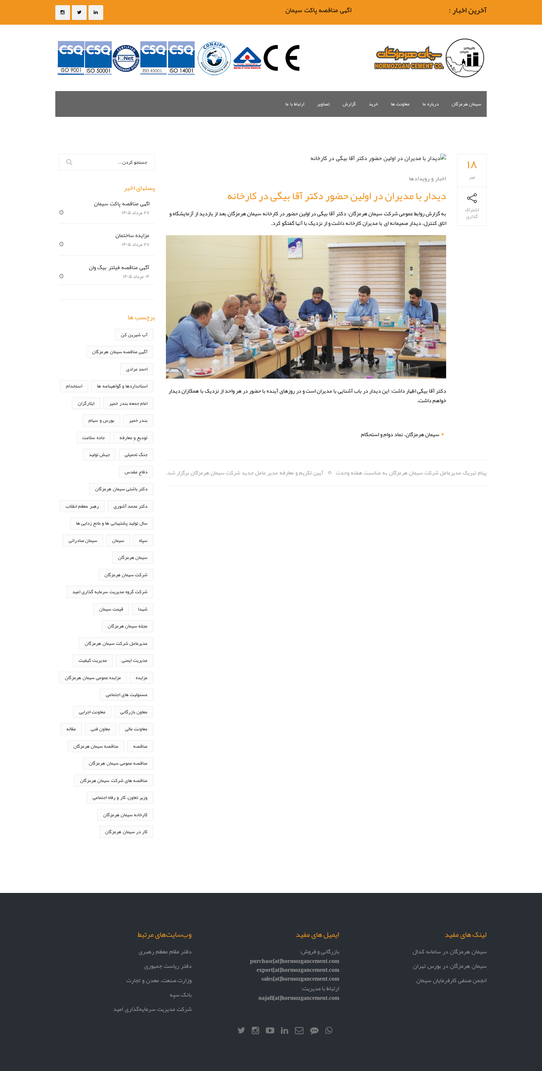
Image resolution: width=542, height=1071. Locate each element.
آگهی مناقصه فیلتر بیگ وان (119, 267)
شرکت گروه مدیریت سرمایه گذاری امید (109, 591)
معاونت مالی (136, 728)
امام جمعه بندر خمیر (128, 403)
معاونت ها (400, 103)
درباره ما (430, 103)
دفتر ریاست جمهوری (168, 966)
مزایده (141, 677)
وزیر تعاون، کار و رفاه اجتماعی (120, 797)
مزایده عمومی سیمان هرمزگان (93, 677)
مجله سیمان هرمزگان (127, 625)
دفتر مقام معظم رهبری (165, 951)
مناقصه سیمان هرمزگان (95, 746)
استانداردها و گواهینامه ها (122, 385)
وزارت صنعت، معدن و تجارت (159, 980)
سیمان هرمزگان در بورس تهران (450, 966)
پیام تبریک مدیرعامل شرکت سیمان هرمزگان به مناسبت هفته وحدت (411, 472)
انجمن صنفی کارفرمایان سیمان (451, 980)
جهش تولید (99, 454)
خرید (373, 103)
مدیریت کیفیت (93, 660)
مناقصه (140, 746)
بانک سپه (181, 994)
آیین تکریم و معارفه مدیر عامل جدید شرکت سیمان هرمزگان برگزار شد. (244, 472)
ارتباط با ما (294, 103)
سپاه (143, 540)
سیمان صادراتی (83, 540)
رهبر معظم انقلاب (82, 506)
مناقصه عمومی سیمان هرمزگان (118, 763)
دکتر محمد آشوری (130, 506)
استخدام (74, 385)
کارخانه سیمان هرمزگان (125, 814)
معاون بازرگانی (133, 711)
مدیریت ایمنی (134, 660)
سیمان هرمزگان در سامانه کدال (450, 951)
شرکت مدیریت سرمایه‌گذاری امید (152, 1009)
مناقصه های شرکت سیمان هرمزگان (113, 780)
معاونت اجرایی (92, 711)
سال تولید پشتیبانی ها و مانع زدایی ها (111, 523)
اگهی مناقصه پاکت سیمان (327, 10)
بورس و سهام (101, 420)
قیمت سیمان (111, 608)
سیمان (118, 540)
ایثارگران (86, 403)
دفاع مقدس (136, 471)
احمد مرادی (136, 368)
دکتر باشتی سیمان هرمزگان (121, 488)
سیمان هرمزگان (466, 103)
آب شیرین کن (134, 334)
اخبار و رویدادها (427, 178)
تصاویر (323, 103)
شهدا (142, 608)
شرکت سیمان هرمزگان (125, 574)
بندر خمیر (138, 420)
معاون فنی (100, 728)
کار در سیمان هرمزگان (126, 831)
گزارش (349, 103)
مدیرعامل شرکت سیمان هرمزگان (116, 643)
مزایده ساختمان (132, 235)
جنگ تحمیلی (136, 454)
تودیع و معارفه (133, 437)
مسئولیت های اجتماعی (126, 694)
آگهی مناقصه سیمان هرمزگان (119, 351)
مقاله (71, 728)
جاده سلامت (93, 437)
